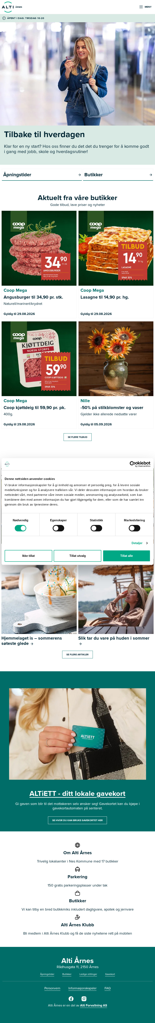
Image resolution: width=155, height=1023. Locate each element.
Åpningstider (47, 974)
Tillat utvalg (77, 555)
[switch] (58, 528)
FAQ (108, 988)
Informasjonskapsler (82, 988)
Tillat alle (126, 555)
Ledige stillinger (88, 974)
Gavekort (110, 974)
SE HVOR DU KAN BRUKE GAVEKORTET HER (77, 820)
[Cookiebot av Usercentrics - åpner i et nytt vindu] (132, 464)
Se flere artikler (77, 654)
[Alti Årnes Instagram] (84, 1000)
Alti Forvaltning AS (93, 1005)
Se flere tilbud (77, 437)
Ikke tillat (28, 555)
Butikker (66, 974)
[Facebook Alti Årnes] (71, 1000)
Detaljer (137, 543)
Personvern (52, 988)
